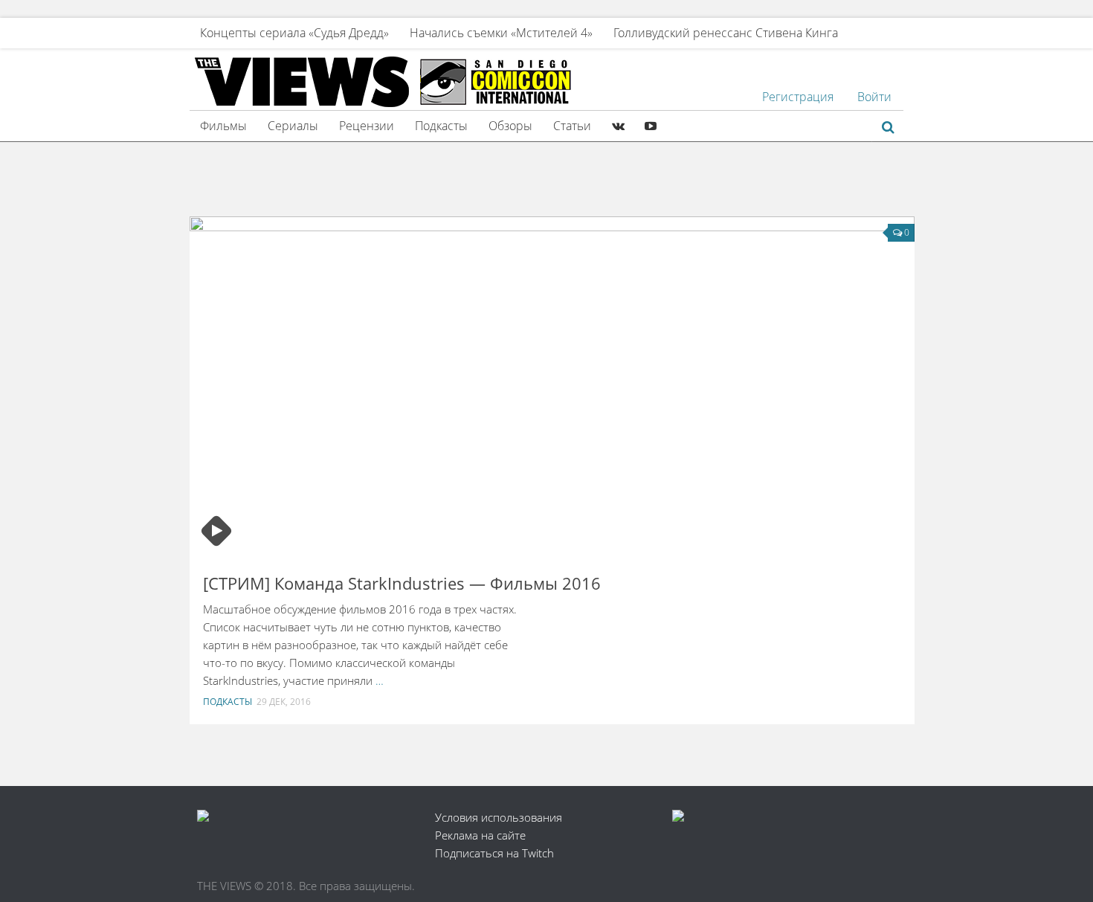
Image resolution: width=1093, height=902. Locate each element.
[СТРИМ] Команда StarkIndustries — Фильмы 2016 (402, 583)
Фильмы (223, 125)
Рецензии (366, 125)
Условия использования (498, 817)
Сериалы (293, 125)
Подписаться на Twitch (494, 852)
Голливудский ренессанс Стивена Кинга (725, 33)
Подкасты (441, 125)
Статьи (572, 125)
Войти (874, 96)
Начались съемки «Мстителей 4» (501, 33)
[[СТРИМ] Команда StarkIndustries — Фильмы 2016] (552, 387)
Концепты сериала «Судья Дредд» (294, 33)
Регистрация (798, 96)
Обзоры (510, 125)
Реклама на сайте (480, 835)
